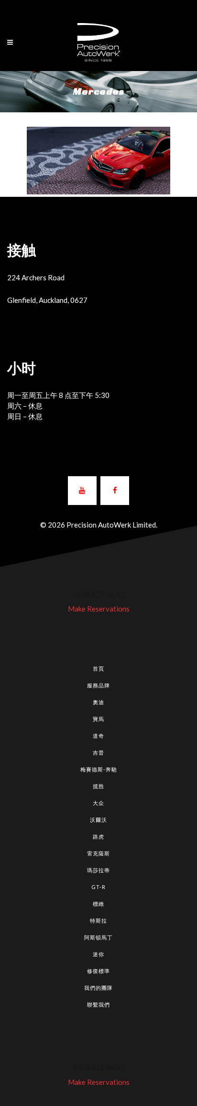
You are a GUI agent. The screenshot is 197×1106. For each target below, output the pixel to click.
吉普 (98, 752)
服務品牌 (98, 685)
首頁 (98, 668)
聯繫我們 (98, 1004)
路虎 (98, 836)
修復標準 (98, 971)
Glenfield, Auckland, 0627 (47, 300)
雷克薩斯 (98, 853)
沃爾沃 (98, 820)
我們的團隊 (98, 988)
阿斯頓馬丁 (98, 937)
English (88, 8)
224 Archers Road (36, 277)
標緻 (98, 904)
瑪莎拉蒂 (98, 870)
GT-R (98, 887)
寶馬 (98, 719)
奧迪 (98, 702)
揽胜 (98, 786)
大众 (98, 803)
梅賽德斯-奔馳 (98, 769)
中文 (113, 8)
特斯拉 (98, 920)
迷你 (98, 954)
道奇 (98, 736)
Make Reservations (99, 608)
